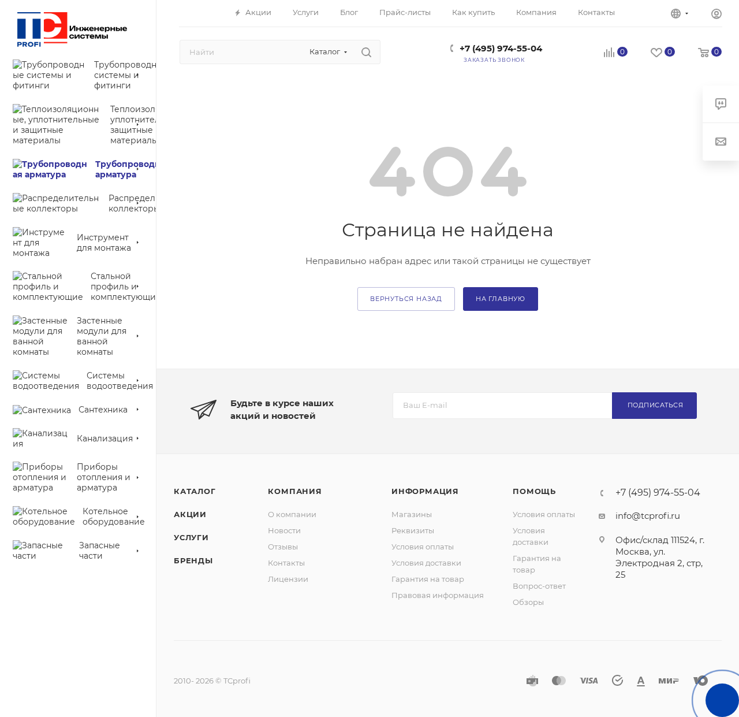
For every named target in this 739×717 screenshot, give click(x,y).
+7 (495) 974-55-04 (501, 48)
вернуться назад (406, 299)
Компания (295, 491)
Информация (425, 491)
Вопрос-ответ (539, 585)
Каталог (195, 491)
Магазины (411, 514)
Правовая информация (437, 595)
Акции (190, 514)
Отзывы (283, 546)
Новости (284, 530)
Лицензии (288, 579)
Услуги (191, 537)
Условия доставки (426, 562)
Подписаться (656, 405)
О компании (292, 514)
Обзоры (528, 602)
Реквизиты (412, 530)
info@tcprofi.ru (647, 515)
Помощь (534, 491)
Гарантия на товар (427, 579)
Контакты (286, 562)
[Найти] (366, 52)
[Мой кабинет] (716, 15)
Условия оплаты (422, 546)
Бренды (193, 560)
